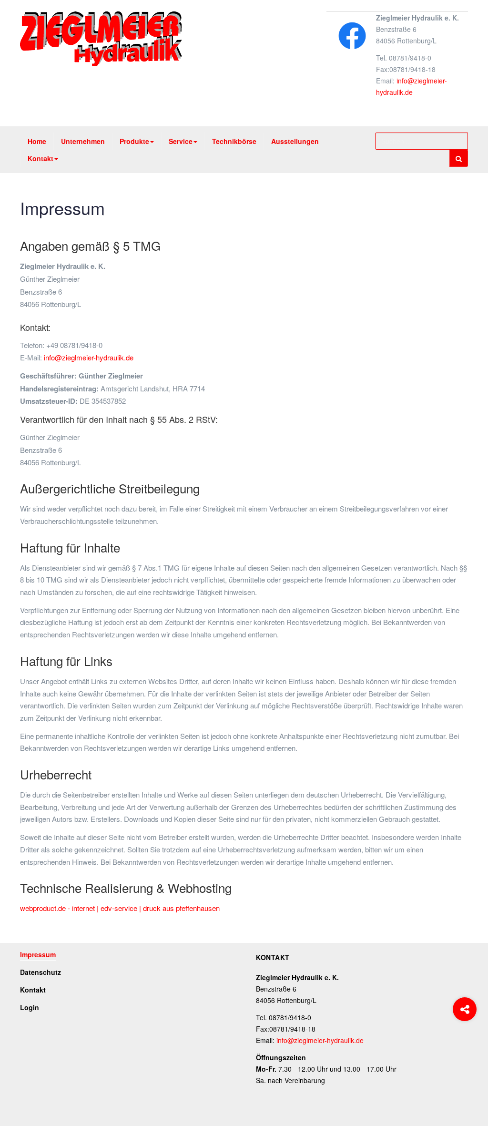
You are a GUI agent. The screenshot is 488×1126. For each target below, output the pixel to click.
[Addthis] (465, 1009)
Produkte (134, 141)
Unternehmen (83, 141)
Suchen (458, 158)
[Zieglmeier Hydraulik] (101, 38)
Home (37, 141)
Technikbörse (234, 141)
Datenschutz (40, 972)
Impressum (62, 207)
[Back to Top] (465, 1048)
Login (29, 1007)
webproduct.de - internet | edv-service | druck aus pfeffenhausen (120, 908)
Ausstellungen (295, 141)
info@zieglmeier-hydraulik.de (88, 357)
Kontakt (40, 158)
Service (181, 141)
